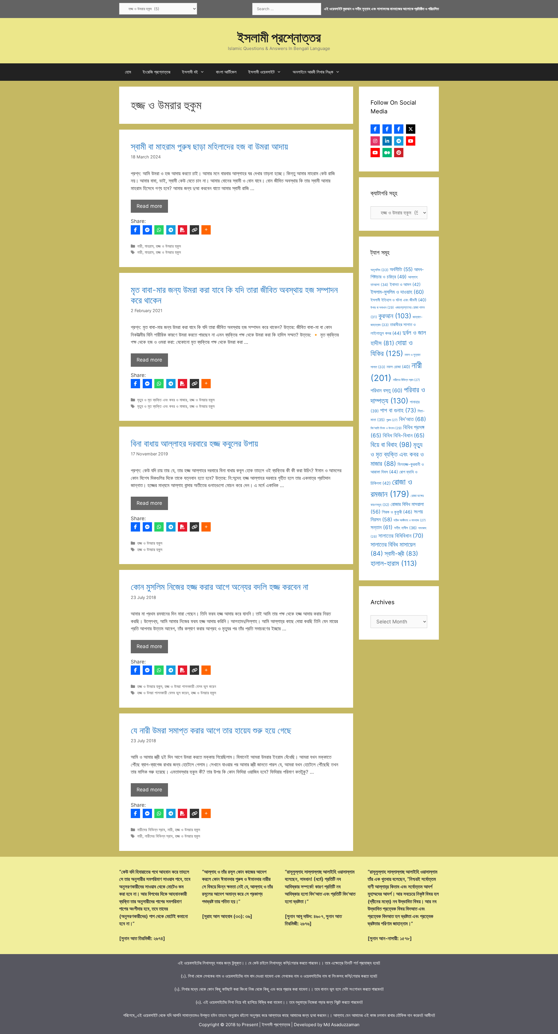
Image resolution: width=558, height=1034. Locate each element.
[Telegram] (171, 230)
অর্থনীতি (401, 269)
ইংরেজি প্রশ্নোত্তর (156, 72)
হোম (128, 72)
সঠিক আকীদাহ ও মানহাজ (410, 520)
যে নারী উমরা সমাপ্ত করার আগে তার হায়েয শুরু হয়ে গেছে (211, 730)
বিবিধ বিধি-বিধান (404, 435)
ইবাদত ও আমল (405, 284)
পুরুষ (392, 420)
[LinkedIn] (387, 141)
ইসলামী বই (190, 72)
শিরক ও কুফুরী (397, 512)
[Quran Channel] (375, 152)
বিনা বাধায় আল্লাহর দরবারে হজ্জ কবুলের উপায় (194, 443)
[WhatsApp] (159, 230)
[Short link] (194, 230)
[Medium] (387, 152)
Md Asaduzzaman (341, 1024)
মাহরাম (149, 246)
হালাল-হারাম (394, 563)
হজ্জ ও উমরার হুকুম (168, 246)
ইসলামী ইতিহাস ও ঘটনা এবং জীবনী (398, 299)
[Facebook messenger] (147, 230)
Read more (149, 206)
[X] (410, 129)
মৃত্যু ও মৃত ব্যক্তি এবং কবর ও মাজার (162, 399)
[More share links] (206, 230)
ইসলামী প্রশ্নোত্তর (279, 37)
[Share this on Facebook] (135, 230)
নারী (139, 246)
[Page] (387, 129)
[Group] (398, 129)
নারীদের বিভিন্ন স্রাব (151, 829)
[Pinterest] (398, 152)
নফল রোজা (398, 366)
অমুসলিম (379, 270)
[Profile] (375, 129)
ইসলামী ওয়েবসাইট (261, 72)
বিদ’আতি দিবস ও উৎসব (386, 428)
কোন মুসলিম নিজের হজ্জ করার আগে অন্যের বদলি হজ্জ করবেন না (219, 587)
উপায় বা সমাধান (382, 307)
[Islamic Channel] (410, 141)
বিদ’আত (412, 419)
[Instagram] (375, 141)
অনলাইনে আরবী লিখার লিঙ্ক (313, 72)
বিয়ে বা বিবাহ (391, 444)
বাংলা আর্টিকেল (226, 72)
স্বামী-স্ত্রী (401, 553)
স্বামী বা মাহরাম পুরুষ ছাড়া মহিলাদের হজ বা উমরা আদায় (209, 146)
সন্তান (382, 527)
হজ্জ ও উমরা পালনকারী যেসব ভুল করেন (190, 686)
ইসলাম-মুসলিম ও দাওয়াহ (397, 292)
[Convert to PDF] (182, 230)
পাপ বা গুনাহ (398, 410)
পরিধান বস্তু (387, 390)
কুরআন (394, 316)
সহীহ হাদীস (405, 527)
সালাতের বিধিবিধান (400, 535)
